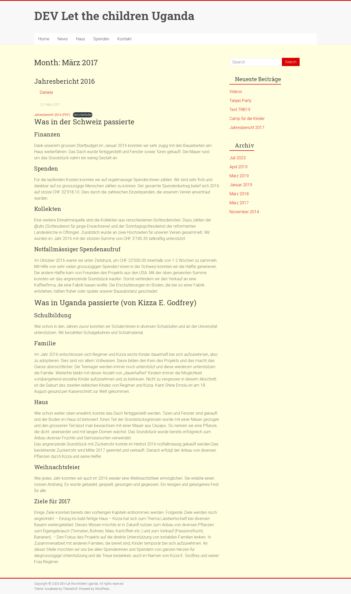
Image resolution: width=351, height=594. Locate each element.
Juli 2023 (237, 157)
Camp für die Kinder (247, 118)
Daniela (46, 92)
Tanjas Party (240, 100)
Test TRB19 (239, 109)
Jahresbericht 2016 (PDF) (52, 115)
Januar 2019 (240, 184)
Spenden (101, 38)
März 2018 (239, 193)
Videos (235, 91)
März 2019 (239, 175)
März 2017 (239, 202)
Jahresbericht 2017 (246, 127)
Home (43, 38)
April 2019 (238, 166)
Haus (80, 38)
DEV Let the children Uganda (114, 15)
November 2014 (244, 211)
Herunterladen (83, 115)
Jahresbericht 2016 (64, 81)
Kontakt (124, 38)
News (63, 38)
